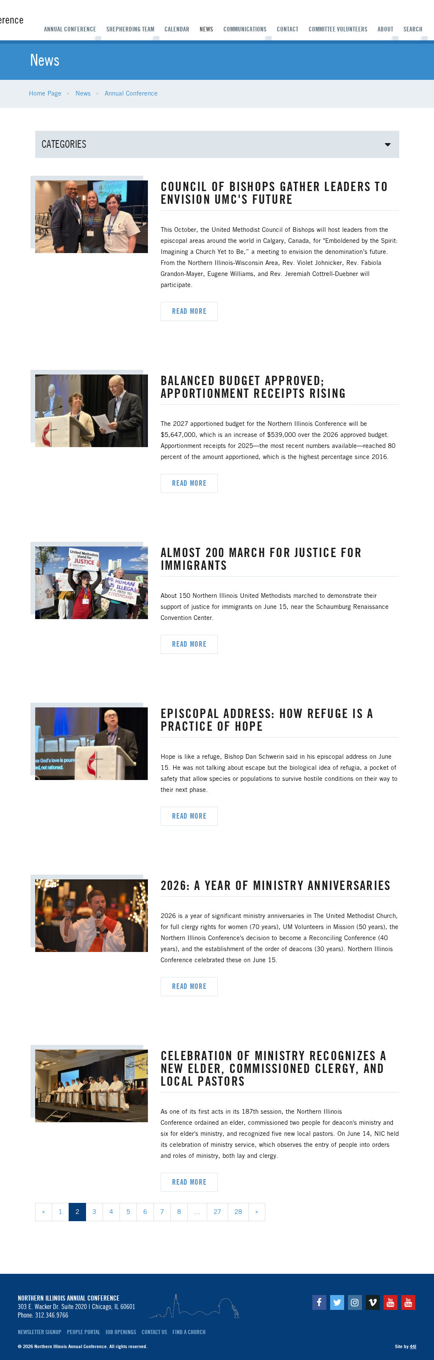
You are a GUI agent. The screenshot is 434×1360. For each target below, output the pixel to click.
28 (238, 1212)
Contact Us (154, 1332)
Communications (245, 29)
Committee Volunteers (338, 29)
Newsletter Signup (39, 1332)
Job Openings (121, 1332)
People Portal (83, 1332)
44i (413, 1346)
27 (217, 1212)
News (206, 29)
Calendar (176, 29)
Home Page (45, 93)
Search (413, 29)
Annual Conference (70, 29)
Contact (287, 29)
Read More (189, 311)
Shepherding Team (130, 29)
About (385, 29)
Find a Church (189, 1332)
